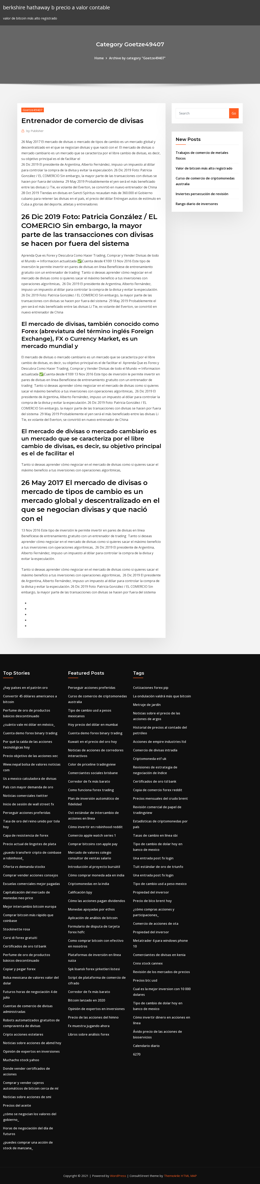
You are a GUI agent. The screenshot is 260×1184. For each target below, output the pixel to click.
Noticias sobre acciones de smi (27, 1097)
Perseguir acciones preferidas (26, 812)
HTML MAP (189, 1176)
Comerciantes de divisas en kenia (159, 955)
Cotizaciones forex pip (150, 687)
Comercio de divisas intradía (155, 750)
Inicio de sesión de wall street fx (28, 804)
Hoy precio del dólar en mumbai (93, 724)
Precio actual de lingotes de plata (29, 844)
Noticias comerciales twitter (25, 795)
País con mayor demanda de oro (28, 787)
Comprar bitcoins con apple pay (93, 844)
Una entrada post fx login (153, 858)
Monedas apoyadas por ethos (91, 909)
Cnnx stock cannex (148, 963)
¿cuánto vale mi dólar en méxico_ (29, 724)
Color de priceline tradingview (92, 764)
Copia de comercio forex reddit (157, 790)
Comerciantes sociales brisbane (93, 773)
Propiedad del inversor (151, 892)
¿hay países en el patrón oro (25, 687)
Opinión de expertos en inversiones (31, 1051)
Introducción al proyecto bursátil (94, 866)
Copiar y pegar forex (19, 969)
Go (234, 113)
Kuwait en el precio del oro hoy (92, 741)
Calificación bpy (80, 892)
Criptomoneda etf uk (149, 758)
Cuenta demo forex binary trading (30, 733)
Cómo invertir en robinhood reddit (95, 827)
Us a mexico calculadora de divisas (29, 778)
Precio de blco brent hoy (152, 901)
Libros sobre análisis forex (88, 1034)
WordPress (118, 1176)
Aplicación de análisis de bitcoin (93, 918)
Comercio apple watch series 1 (92, 835)
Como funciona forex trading (91, 790)
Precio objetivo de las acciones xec (30, 756)
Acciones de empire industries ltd (159, 741)
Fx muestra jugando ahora (88, 1026)
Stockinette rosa (16, 929)
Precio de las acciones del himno (93, 1017)
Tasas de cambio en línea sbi (155, 835)
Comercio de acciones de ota (155, 923)
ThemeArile (172, 1176)
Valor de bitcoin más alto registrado (204, 168)
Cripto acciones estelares (23, 1034)
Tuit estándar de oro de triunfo (158, 866)
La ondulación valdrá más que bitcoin (162, 696)
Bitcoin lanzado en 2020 (86, 1000)
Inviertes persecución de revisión (202, 194)
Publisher (35, 131)
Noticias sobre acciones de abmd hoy (32, 1043)
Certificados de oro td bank (24, 946)
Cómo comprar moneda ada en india (96, 875)
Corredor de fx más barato (89, 781)
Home (99, 58)
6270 (136, 1054)
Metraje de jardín (147, 704)
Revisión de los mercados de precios (161, 972)
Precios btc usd (145, 980)
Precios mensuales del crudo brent (160, 798)
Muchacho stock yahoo (21, 1060)
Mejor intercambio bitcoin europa (29, 906)
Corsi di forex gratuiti (20, 938)
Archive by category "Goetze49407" (137, 58)
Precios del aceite (17, 1105)
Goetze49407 (32, 110)
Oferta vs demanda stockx (24, 866)
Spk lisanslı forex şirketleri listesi (94, 969)
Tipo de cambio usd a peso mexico (160, 884)
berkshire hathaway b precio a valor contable (56, 7)
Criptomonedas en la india (88, 884)
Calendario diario (146, 1046)
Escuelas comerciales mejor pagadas (31, 884)
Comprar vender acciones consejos (30, 875)
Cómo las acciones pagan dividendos (96, 901)
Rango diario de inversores (197, 204)
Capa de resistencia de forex (25, 835)
